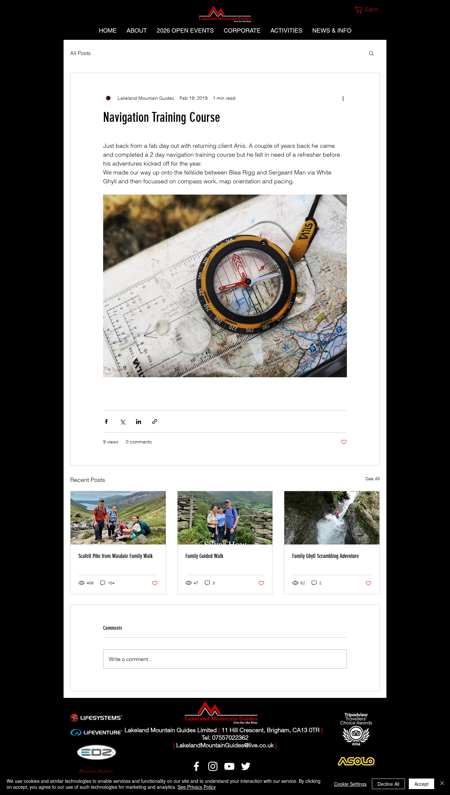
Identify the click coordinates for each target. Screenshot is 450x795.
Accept (421, 784)
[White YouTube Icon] (229, 766)
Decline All (388, 784)
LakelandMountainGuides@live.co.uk (225, 745)
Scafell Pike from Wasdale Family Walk (115, 556)
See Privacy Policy (197, 786)
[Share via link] (155, 421)
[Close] (442, 784)
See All (372, 479)
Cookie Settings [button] (350, 784)
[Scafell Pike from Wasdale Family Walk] (118, 517)
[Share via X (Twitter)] (122, 421)
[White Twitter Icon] (245, 766)
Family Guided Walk (204, 556)
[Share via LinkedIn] (138, 421)
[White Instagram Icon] (213, 766)
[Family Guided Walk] (225, 517)
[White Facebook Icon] (196, 766)
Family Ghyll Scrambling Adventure (325, 556)
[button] (369, 9)
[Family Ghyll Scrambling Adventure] (332, 517)
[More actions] (343, 98)
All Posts (80, 53)
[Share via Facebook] (106, 421)
